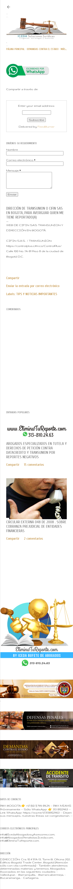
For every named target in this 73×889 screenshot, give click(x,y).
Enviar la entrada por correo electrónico (32, 286)
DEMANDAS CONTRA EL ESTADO (43, 49)
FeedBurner (46, 126)
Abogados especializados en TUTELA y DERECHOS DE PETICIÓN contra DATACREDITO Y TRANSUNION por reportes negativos (36, 450)
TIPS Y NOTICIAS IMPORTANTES (36, 294)
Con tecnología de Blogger (39, 570)
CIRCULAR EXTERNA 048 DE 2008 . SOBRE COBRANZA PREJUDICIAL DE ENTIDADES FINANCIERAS (36, 526)
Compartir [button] (12, 278)
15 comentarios (34, 465)
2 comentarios (33, 539)
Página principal (15, 49)
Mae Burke (49, 578)
